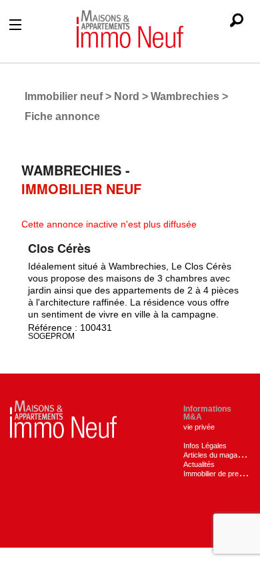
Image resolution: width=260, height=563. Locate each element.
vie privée (199, 427)
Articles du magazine (217, 455)
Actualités (199, 464)
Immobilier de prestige (218, 474)
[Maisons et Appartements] (63, 418)
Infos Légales (205, 446)
